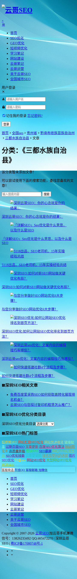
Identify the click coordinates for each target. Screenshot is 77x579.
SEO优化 (17, 38)
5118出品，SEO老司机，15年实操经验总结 (34, 265)
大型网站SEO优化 (59, 460)
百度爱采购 (33, 455)
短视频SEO (9, 442)
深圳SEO (32, 451)
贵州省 (32, 133)
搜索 (46, 194)
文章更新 (31, 446)
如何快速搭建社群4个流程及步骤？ (28, 376)
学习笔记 (17, 53)
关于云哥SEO (20, 74)
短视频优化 (18, 48)
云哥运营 (17, 69)
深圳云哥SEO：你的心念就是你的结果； (32, 216)
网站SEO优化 (36, 460)
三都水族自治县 (17, 138)
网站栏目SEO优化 (30, 442)
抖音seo (20, 460)
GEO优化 (17, 43)
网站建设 (17, 58)
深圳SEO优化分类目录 (19, 424)
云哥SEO (42, 533)
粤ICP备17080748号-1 (27, 543)
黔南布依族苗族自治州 (57, 133)
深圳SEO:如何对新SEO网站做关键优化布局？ (36, 287)
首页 (13, 33)
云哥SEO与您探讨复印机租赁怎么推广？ (41, 405)
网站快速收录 (54, 442)
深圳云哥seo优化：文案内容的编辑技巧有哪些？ (38, 359)
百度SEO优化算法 (51, 446)
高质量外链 (17, 451)
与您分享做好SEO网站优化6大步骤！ (30, 309)
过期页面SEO (15, 446)
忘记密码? (35, 116)
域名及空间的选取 (55, 455)
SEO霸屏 (45, 451)
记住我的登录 (16, 116)
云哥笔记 (17, 63)
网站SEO (8, 464)
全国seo (17, 133)
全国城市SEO (20, 79)
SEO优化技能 (15, 455)
